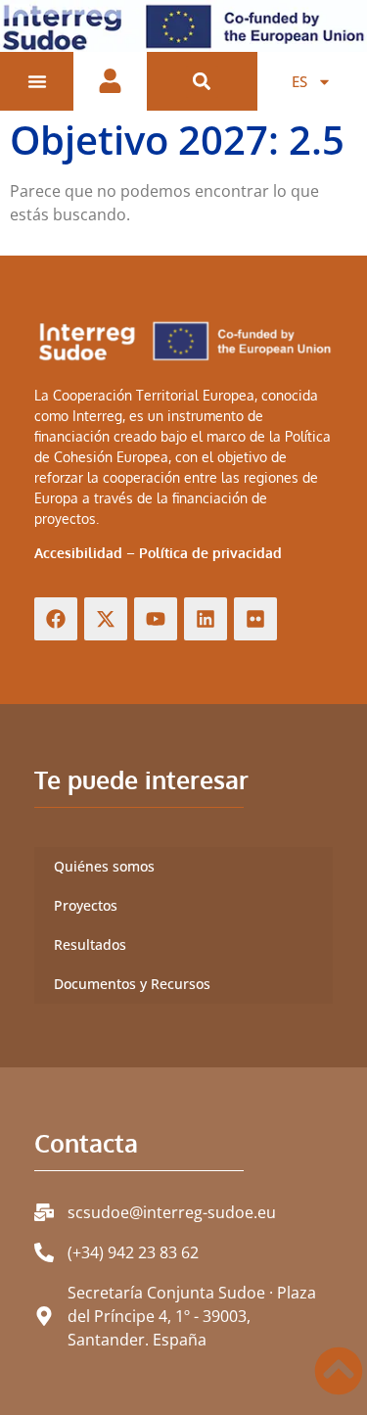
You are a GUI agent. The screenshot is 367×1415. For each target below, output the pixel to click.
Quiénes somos (104, 866)
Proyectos (85, 905)
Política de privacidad (210, 552)
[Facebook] (55, 618)
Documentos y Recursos (132, 983)
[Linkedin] (205, 618)
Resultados (90, 944)
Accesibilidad (78, 552)
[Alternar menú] (37, 81)
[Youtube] (155, 618)
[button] (202, 82)
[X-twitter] (105, 618)
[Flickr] (255, 618)
